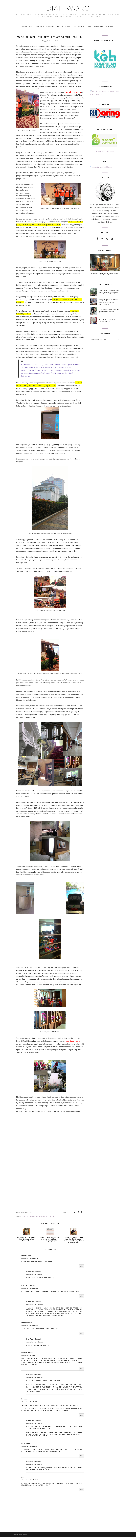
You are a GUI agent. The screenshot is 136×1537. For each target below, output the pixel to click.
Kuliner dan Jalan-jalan (45, 1216)
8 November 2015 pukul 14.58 (34, 1275)
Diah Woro (68, 8)
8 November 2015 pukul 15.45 (29, 1288)
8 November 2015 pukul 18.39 (34, 1305)
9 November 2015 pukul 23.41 (29, 1480)
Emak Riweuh (26, 1322)
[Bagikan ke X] (74, 1212)
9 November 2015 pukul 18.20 (29, 1446)
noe (22, 1477)
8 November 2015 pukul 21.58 (29, 1355)
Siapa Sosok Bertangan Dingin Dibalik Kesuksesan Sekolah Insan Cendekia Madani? (109, 292)
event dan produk (29, 1216)
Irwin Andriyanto (28, 1285)
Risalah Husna (27, 1352)
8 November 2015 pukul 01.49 (29, 1258)
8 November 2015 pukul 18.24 (29, 1325)
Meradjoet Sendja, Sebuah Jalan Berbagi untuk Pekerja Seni (104, 274)
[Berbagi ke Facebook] (70, 1212)
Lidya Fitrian (26, 1255)
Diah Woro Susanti (33, 1272)
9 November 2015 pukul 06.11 (29, 1402)
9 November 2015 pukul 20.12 (34, 1464)
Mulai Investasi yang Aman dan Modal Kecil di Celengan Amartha (109, 311)
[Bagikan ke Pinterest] (78, 1212)
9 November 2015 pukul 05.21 (34, 1377)
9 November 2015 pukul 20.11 (34, 1424)
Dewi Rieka (25, 1443)
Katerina (24, 1399)
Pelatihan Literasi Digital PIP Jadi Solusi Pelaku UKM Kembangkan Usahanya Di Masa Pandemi (108, 301)
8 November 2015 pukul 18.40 (34, 1342)
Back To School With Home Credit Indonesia (108, 320)
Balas (81, 1266)
